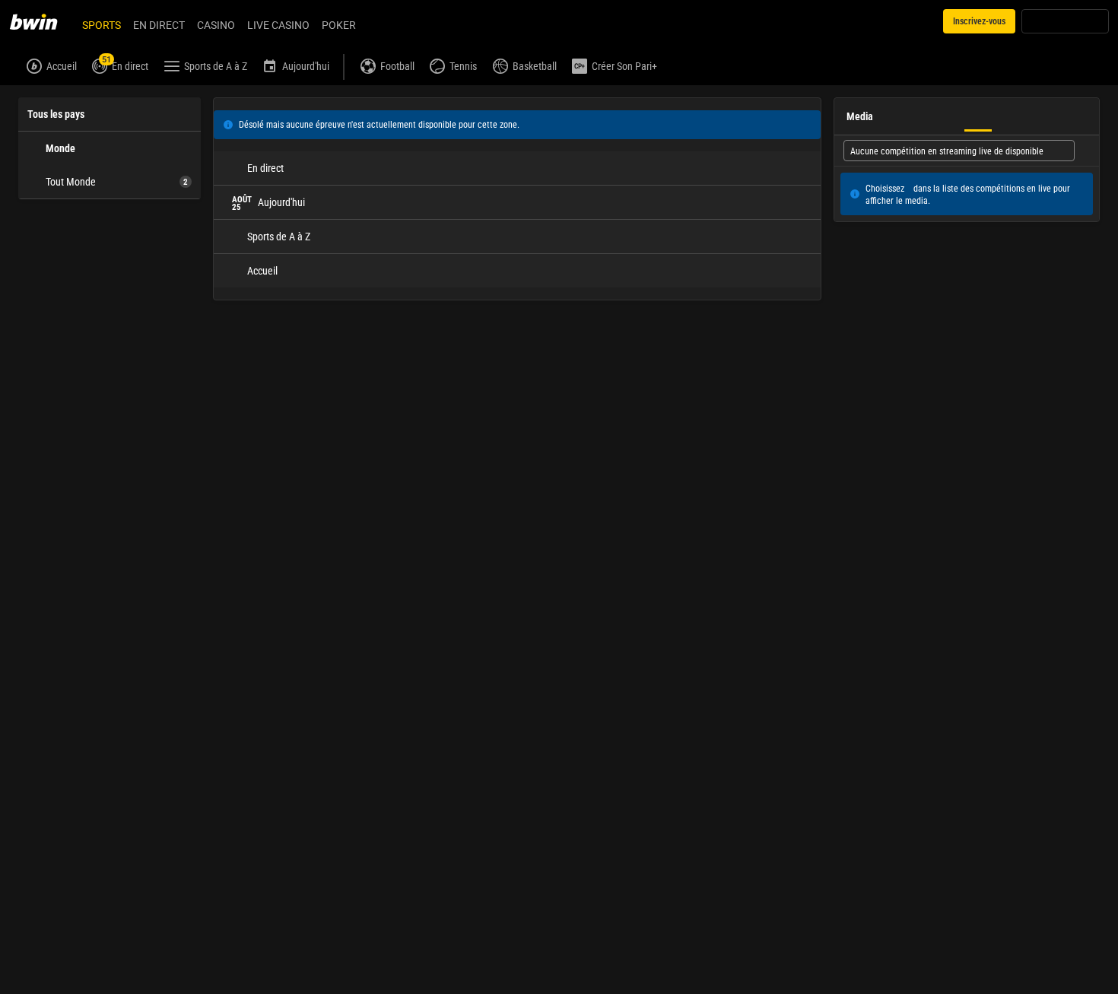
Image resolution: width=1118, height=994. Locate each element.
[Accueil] (42, 21)
